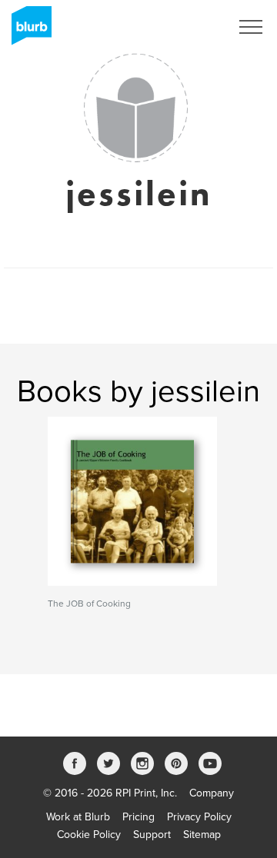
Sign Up (191, 27)
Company (211, 793)
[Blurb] (27, 30)
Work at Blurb (78, 816)
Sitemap (202, 834)
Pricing (138, 816)
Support (152, 834)
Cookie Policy (89, 834)
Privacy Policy (199, 816)
